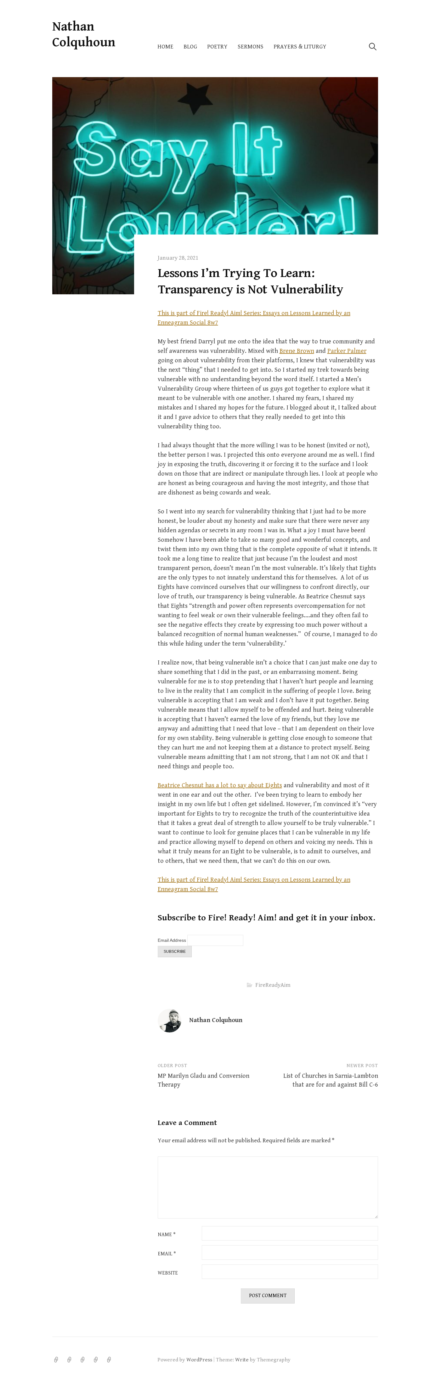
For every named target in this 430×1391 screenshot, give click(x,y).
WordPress (199, 1360)
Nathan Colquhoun (84, 34)
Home (165, 46)
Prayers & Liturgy (300, 46)
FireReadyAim (273, 985)
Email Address (172, 940)
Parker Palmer (346, 351)
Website (168, 1273)
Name (167, 1234)
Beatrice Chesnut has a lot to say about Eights (220, 785)
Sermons (250, 46)
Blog (190, 46)
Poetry (217, 46)
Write (242, 1360)
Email (167, 1254)
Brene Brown (297, 351)
